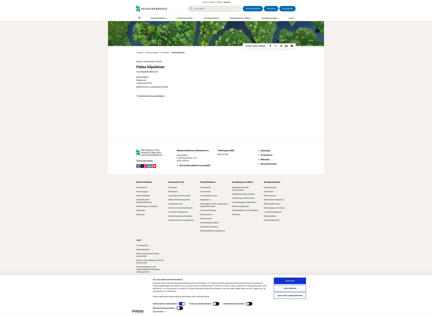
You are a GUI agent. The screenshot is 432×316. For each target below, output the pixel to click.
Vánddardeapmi (270, 187)
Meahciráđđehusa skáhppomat (212, 231)
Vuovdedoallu (205, 191)
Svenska (212, 2)
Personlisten (165, 52)
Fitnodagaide (287, 8)
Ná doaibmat (141, 187)
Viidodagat (172, 187)
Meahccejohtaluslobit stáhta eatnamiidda (147, 255)
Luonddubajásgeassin (273, 212)
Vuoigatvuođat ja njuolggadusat (181, 220)
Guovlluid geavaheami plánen (180, 216)
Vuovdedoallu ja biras (208, 195)
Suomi (205, 2)
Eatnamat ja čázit (184, 18)
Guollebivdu (268, 191)
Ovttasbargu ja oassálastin (147, 206)
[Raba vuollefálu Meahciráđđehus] (167, 18)
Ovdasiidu (139, 52)
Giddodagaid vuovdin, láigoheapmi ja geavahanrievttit (214, 205)
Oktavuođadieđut (143, 195)
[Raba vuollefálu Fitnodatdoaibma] (220, 18)
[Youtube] (292, 46)
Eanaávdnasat (206, 218)
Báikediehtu (173, 191)
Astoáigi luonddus (269, 18)
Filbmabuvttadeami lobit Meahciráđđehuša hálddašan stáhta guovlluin (148, 269)
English (219, 2)
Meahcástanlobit (143, 249)
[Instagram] (281, 46)
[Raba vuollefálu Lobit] (294, 18)
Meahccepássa (270, 216)
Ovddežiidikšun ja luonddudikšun (245, 210)
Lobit (290, 18)
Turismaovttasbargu (208, 210)
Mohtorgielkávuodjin (272, 204)
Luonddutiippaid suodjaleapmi (244, 202)
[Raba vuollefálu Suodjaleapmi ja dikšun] (252, 18)
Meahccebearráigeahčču (274, 199)
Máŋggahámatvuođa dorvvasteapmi (240, 188)
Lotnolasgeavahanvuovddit (179, 195)
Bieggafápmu (205, 199)
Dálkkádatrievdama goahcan (243, 194)
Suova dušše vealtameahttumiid (289, 295)
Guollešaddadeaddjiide (209, 222)
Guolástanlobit (142, 245)
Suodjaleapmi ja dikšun (240, 18)
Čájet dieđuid (158, 312)
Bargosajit (140, 214)
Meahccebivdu (270, 195)
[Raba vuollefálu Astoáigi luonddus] (279, 18)
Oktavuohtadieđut (253, 8)
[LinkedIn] (286, 46)
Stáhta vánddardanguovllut (179, 199)
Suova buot (289, 281)
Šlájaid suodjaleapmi (240, 206)
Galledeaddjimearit (271, 220)
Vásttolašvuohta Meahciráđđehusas (144, 201)
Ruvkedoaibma (206, 214)
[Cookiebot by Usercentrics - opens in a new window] (138, 311)
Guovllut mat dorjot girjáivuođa (180, 208)
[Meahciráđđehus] (151, 8)
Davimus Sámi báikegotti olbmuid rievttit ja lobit (149, 261)
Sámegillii (227, 2)
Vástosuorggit (141, 191)
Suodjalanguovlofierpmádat (243, 198)
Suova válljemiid (290, 288)
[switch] (216, 304)
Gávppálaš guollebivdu (209, 227)
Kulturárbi (236, 214)
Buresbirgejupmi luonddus (274, 208)
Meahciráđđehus (158, 18)
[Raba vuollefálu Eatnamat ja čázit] (194, 18)
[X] (275, 46)
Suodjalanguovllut (175, 204)
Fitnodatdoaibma (211, 18)
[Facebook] (270, 46)
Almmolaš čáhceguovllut (178, 212)
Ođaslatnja (271, 8)
